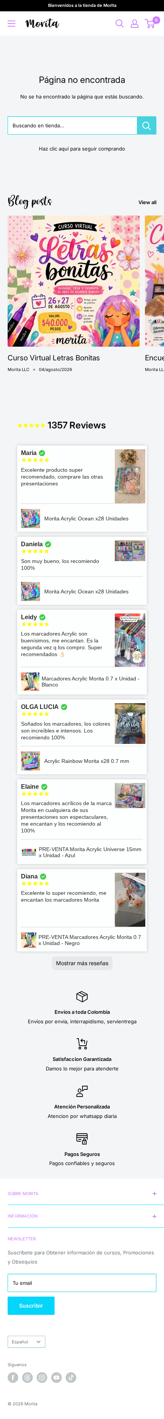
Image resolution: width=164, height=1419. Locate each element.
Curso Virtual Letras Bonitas (54, 358)
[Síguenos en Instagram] (42, 1377)
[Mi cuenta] (134, 23)
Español (20, 1341)
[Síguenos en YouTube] (56, 1377)
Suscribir (31, 1305)
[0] (150, 23)
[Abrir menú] (11, 24)
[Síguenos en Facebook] (13, 1377)
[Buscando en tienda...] (146, 125)
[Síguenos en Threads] (27, 1377)
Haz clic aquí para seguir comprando (82, 149)
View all (147, 202)
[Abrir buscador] (120, 23)
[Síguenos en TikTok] (71, 1377)
